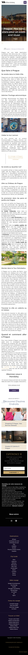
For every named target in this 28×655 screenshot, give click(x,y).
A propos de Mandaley (14, 647)
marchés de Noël (10, 367)
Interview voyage (14, 607)
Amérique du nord (14, 541)
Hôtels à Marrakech (14, 624)
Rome (14, 573)
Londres (14, 571)
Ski (14, 593)
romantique (5, 368)
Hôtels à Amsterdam (13, 620)
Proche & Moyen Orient (14, 549)
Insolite (14, 587)
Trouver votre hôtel (14, 619)
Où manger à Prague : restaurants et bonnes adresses (15, 157)
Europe (14, 547)
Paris (14, 559)
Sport (14, 595)
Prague (15, 39)
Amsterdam (14, 568)
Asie (14, 544)
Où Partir (14, 609)
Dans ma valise (14, 605)
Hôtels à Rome (14, 629)
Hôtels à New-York (14, 627)
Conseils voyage (14, 603)
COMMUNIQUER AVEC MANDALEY (14, 642)
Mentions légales (23, 651)
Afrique (14, 539)
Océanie (14, 551)
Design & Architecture (14, 583)
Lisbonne (14, 561)
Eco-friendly (14, 585)
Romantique (14, 590)
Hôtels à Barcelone (14, 622)
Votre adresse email (14, 385)
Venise (14, 575)
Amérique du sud (14, 542)
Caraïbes (14, 546)
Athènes (14, 563)
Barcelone (14, 564)
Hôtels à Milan (14, 625)
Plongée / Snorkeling (14, 588)
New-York (14, 566)
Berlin (14, 570)
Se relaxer (14, 592)
